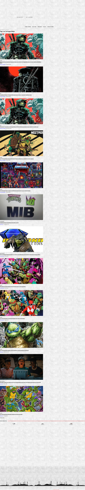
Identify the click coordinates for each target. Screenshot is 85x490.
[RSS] (62, 17)
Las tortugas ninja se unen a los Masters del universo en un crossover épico (15, 190)
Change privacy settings (56, 489)
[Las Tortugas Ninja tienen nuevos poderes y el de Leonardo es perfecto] (21, 335)
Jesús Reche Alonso (3, 192)
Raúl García (1, 224)
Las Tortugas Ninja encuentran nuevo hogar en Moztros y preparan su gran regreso (17, 158)
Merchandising (2, 253)
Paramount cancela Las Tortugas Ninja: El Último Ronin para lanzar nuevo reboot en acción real (19, 126)
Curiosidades (2, 221)
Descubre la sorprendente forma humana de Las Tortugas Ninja (13, 286)
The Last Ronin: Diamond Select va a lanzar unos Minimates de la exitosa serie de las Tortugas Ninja (20, 254)
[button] (61, 27)
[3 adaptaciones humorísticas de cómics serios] (21, 207)
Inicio (0, 29)
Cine (0, 93)
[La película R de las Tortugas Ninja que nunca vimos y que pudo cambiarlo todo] (21, 79)
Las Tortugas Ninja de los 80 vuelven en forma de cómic (11, 414)
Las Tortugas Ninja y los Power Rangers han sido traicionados (12, 318)
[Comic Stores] (42, 464)
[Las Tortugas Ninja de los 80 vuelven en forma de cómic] (21, 399)
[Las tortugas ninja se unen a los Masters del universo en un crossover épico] (21, 175)
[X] (66, 17)
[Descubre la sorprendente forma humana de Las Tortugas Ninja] (21, 271)
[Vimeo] (57, 17)
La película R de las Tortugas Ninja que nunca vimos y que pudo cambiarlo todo (16, 94)
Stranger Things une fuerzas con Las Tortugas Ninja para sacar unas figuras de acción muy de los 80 (20, 382)
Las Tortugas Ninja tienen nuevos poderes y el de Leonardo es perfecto (14, 350)
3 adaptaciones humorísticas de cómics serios (9, 222)
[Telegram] (65, 17)
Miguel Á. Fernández (3, 64)
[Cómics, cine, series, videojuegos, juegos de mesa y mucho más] (38, 22)
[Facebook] (59, 17)
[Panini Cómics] (42, 440)
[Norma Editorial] (42, 452)
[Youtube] (67, 17)
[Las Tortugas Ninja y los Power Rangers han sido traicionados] (21, 303)
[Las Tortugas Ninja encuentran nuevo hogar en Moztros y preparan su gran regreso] (21, 143)
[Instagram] (60, 17)
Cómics (1, 60)
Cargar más (2, 417)
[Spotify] (63, 17)
